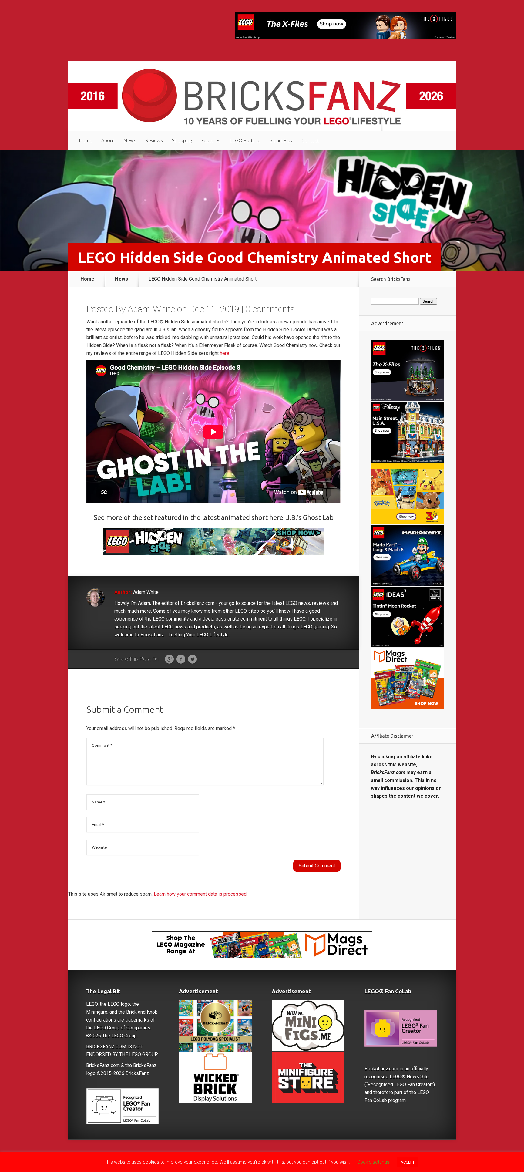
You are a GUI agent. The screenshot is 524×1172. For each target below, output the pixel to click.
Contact (309, 140)
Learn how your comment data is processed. (200, 894)
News (129, 140)
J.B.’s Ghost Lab (310, 517)
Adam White (151, 309)
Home (85, 140)
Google (169, 659)
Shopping (182, 140)
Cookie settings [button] (373, 1162)
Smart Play (281, 140)
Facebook (181, 659)
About (107, 140)
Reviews (154, 140)
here (224, 353)
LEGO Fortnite (245, 140)
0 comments (270, 309)
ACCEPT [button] (408, 1162)
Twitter (192, 659)
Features (210, 140)
